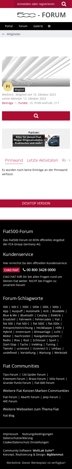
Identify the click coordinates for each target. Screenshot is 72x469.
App (5, 311)
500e (36, 307)
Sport (52, 340)
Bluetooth (26, 315)
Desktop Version (36, 203)
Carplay (42, 315)
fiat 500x (53, 323)
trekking (37, 344)
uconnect (23, 348)
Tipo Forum (10, 374)
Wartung (45, 353)
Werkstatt (60, 353)
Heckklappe (44, 328)
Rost (26, 340)
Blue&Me (58, 311)
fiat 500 (8, 323)
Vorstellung (28, 353)
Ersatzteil (9, 319)
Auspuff (17, 311)
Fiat (57, 319)
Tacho (24, 344)
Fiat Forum (10, 397)
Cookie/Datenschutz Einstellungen (26, 442)
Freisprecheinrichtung (18, 328)
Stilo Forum (57, 379)
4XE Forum (10, 401)
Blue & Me (10, 315)
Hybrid (7, 332)
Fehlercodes (43, 319)
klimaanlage (42, 332)
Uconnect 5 (40, 348)
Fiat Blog (8, 415)
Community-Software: (28, 450)
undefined (10, 353)
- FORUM (51, 14)
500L (46, 307)
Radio (7, 340)
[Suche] (64, 4)
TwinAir (8, 348)
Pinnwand (14, 160)
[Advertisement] (37, 46)
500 (5, 307)
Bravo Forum (37, 379)
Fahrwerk (25, 319)
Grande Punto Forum (17, 383)
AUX (46, 311)
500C (25, 307)
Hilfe (58, 328)
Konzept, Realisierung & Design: (33, 454)
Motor (7, 336)
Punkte (23, 103)
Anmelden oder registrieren (36, 4)
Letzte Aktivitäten (42, 160)
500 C (15, 307)
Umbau (56, 348)
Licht (57, 332)
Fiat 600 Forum (44, 383)
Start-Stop (9, 344)
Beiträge (7, 103)
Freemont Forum (14, 379)
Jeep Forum (50, 397)
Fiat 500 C (22, 323)
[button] (42, 4)
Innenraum (23, 332)
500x (55, 307)
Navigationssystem (46, 336)
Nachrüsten (22, 336)
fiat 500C (39, 323)
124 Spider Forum (34, 374)
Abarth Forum (30, 397)
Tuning (50, 344)
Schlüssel (39, 340)
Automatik (33, 311)
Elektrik (56, 315)
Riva (17, 340)
